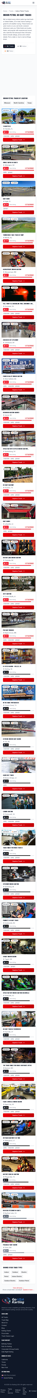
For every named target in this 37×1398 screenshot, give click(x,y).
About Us (4, 1322)
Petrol (6, 1276)
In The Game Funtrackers (11, 703)
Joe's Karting (7, 594)
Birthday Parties (7, 1344)
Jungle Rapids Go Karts (10, 162)
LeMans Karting (8, 812)
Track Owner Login (8, 1336)
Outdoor (15, 1272)
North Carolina (19, 103)
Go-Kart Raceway (8, 485)
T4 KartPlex (7, 126)
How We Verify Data (25, 1391)
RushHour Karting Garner (11, 413)
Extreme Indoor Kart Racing (12, 739)
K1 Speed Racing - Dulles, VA (12, 666)
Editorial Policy (17, 1391)
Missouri (7, 103)
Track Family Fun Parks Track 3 (13, 848)
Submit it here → (28, 1290)
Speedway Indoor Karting (11, 884)
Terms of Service (10, 1391)
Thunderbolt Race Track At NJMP (13, 235)
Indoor (6, 1272)
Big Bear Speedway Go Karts (12, 1210)
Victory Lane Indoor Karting (12, 558)
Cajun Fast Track (8, 775)
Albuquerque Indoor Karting (12, 269)
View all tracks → (18, 1288)
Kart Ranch (6, 521)
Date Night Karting (7, 1352)
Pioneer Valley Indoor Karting (12, 376)
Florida (4, 1365)
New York (5, 1367)
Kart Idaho (6, 199)
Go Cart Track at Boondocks (12, 1029)
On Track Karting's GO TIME (11, 1138)
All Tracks (5, 1317)
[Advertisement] (18, 75)
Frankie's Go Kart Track (10, 920)
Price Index (5, 1333)
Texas (29, 103)
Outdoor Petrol (24, 1280)
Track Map (5, 1320)
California (5, 1359)
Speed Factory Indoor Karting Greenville (16, 993)
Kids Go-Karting (7, 1346)
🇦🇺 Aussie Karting (7, 1378)
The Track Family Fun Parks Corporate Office (17, 1065)
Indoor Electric (17, 1276)
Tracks (11, 11)
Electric (24, 1272)
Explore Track (17, 140)
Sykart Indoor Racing (9, 957)
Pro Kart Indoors (8, 630)
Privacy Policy (3, 1391)
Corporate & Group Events (10, 1349)
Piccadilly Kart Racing (10, 1245)
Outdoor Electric (9, 1280)
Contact (4, 1325)
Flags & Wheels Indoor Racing (12, 1102)
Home (5, 11)
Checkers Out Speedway (10, 340)
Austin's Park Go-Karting (11, 1174)
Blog (3, 1328)
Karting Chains (6, 1330)
